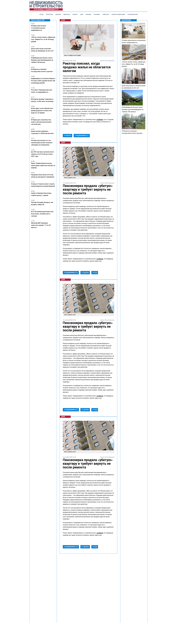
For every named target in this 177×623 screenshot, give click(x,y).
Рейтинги (105, 14)
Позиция (97, 14)
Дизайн (58, 14)
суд (95, 272)
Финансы (66, 14)
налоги (68, 135)
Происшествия (132, 14)
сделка (86, 272)
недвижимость (82, 135)
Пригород (49, 14)
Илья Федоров (109, 60)
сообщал (100, 119)
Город (41, 14)
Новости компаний (118, 14)
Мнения (88, 14)
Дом (81, 14)
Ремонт (75, 14)
